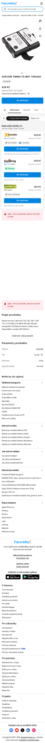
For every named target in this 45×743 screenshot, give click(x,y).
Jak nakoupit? (7, 628)
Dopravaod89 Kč (34, 164)
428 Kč (37, 135)
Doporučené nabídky (19, 118)
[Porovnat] (40, 20)
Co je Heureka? (8, 589)
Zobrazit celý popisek (22, 335)
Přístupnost (6, 617)
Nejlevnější (35, 118)
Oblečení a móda (8, 531)
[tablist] (22, 110)
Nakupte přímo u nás (10, 638)
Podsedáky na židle (9, 397)
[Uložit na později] (40, 36)
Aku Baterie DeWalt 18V (11, 408)
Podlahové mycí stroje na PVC (13, 415)
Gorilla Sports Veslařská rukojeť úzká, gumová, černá (22, 495)
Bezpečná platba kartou (11, 648)
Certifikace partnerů (10, 711)
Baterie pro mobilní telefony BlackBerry (17, 440)
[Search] (5, 110)
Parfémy (5, 510)
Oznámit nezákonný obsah (12, 614)
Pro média (6, 603)
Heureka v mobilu (8, 631)
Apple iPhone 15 (8, 507)
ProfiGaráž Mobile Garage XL (13, 474)
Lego (4, 521)
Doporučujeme (9, 502)
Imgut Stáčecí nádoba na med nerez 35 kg (18, 488)
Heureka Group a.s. (28, 737)
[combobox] (22, 9)
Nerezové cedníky (9, 418)
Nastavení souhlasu (9, 642)
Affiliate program (8, 683)
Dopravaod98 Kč (34, 190)
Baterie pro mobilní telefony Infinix (15, 434)
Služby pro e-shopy (9, 669)
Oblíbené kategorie (11, 382)
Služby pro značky (9, 676)
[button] (14, 110)
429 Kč (37, 161)
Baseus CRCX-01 (8, 492)
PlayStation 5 (7, 517)
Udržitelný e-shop (9, 718)
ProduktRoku (7, 707)
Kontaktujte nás (22, 558)
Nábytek (5, 528)
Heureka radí (7, 635)
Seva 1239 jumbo (8, 481)
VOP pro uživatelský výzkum (13, 652)
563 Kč (37, 187)
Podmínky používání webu (29, 740)
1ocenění (25, 143)
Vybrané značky (9, 425)
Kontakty (5, 593)
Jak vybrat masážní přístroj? (12, 463)
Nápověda (6, 690)
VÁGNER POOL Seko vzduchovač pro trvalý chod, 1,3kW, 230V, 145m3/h (22, 478)
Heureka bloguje (8, 607)
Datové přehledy (8, 680)
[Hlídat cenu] (40, 28)
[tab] (14, 110)
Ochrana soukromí (9, 645)
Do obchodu (22, 148)
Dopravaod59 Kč (34, 138)
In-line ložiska (7, 394)
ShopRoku (6, 704)
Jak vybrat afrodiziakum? (11, 459)
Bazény (5, 514)
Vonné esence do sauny (11, 390)
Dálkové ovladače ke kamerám (13, 387)
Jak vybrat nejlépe (11, 451)
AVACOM (39, 349)
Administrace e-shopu (10, 662)
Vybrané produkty (10, 470)
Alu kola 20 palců (8, 404)
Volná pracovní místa (10, 600)
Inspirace (5, 714)
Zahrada (5, 524)
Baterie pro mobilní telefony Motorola (16, 444)
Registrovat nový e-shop (11, 666)
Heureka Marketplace (10, 673)
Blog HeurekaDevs (9, 610)
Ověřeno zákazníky (9, 700)
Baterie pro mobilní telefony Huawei (16, 437)
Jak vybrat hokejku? (9, 456)
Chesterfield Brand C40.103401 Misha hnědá (19, 485)
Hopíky (4, 411)
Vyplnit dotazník (22, 566)
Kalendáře (6, 401)
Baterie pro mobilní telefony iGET (15, 430)
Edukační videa (7, 687)
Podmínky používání (9, 596)
